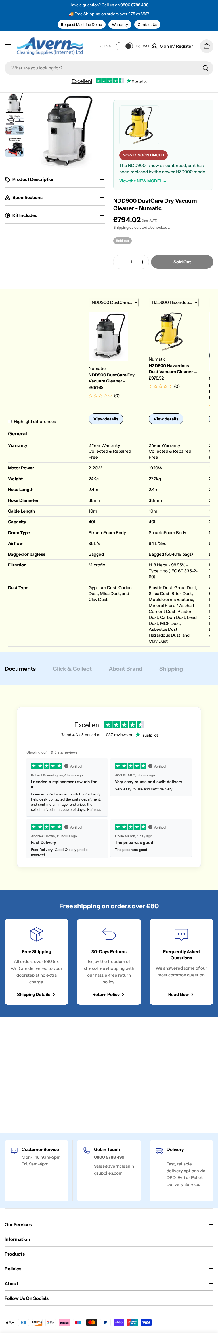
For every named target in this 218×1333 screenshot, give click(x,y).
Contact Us (147, 24)
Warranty (120, 24)
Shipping (121, 227)
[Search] (205, 68)
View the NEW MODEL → (143, 180)
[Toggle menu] (8, 46)
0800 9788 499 (134, 4)
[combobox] (109, 68)
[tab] (20, 670)
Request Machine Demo (81, 24)
